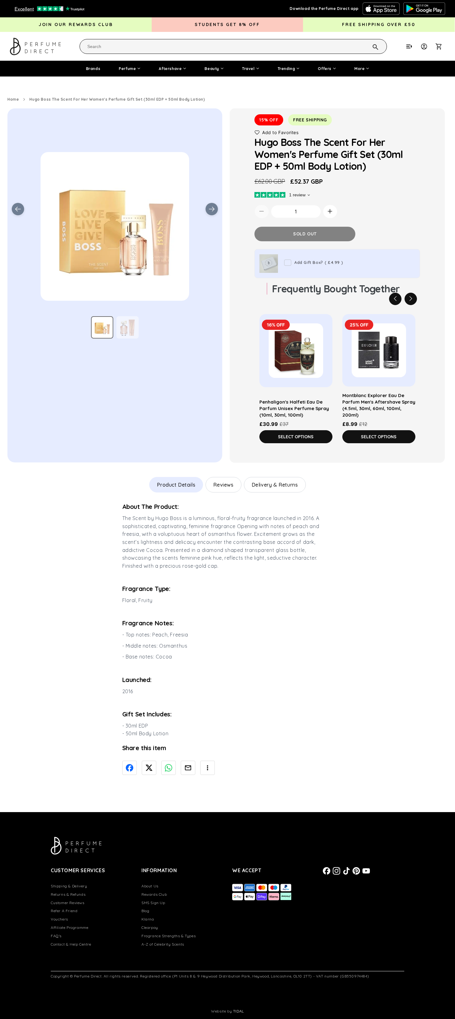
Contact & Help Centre (71, 944)
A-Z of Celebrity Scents (162, 944)
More (359, 68)
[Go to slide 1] (102, 327)
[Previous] (395, 298)
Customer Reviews (67, 902)
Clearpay (149, 927)
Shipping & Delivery (69, 886)
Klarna (147, 919)
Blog (145, 910)
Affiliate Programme (69, 927)
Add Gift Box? (318, 262)
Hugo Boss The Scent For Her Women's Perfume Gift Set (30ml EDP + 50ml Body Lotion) (117, 99)
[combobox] (233, 46)
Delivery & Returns (275, 485)
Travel (248, 68)
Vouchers (59, 919)
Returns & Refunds (68, 894)
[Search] (367, 46)
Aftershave (170, 68)
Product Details (176, 485)
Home (13, 99)
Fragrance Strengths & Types (168, 936)
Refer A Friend (64, 910)
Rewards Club (154, 894)
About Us (149, 886)
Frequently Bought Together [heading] (336, 288)
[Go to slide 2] (127, 327)
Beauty (212, 68)
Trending (286, 68)
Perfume (127, 68)
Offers (325, 68)
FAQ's (56, 936)
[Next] (411, 298)
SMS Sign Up (153, 902)
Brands (93, 68)
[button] (442, 46)
